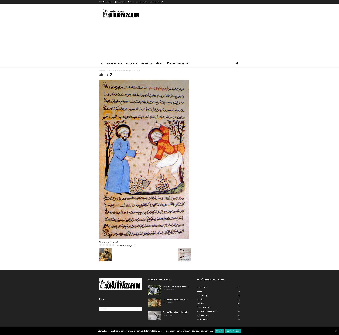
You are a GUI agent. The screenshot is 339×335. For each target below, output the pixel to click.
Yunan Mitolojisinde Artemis (175, 312)
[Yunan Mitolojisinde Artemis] (154, 315)
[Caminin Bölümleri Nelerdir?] (154, 290)
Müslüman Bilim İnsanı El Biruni (120, 71)
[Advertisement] (169, 40)
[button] (237, 63)
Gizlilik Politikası (233, 331)
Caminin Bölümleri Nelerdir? (175, 287)
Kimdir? (160, 63)
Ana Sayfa (102, 71)
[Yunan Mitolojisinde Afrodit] (154, 302)
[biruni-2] (144, 238)
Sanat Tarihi (113, 63)
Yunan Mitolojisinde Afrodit (175, 299)
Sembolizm (146, 63)
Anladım (219, 331)
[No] (335, 331)
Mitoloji (130, 63)
